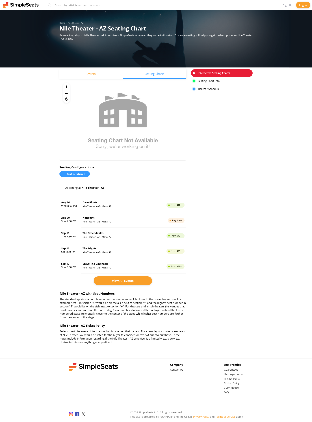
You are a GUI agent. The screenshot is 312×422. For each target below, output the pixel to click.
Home (62, 23)
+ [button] (66, 87)
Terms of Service (225, 416)
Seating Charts (154, 74)
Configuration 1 (75, 174)
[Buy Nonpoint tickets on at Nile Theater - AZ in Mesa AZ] (122, 220)
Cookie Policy (231, 383)
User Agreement (234, 374)
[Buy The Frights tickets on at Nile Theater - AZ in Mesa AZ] (122, 250)
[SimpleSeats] (21, 5)
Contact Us (176, 369)
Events (91, 74)
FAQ (226, 392)
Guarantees (231, 369)
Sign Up (287, 5)
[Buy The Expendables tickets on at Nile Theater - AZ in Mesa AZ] (122, 235)
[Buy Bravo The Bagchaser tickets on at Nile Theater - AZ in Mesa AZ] (122, 266)
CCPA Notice (231, 387)
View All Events (123, 281)
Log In (303, 5)
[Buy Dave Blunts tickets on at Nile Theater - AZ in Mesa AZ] (122, 204)
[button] (66, 99)
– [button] (66, 93)
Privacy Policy (232, 378)
